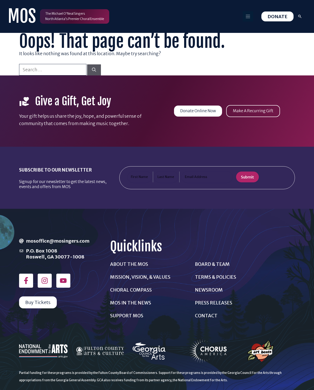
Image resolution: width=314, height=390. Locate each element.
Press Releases (213, 303)
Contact (206, 315)
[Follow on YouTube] (63, 281)
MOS (22, 16)
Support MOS (126, 315)
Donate (277, 16)
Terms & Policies (215, 277)
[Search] (94, 70)
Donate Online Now (198, 110)
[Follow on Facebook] (26, 281)
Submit (247, 177)
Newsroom (209, 290)
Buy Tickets (38, 302)
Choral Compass (131, 290)
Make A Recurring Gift (253, 110)
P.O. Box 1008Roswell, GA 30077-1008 (55, 253)
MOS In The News (130, 303)
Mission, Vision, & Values (140, 277)
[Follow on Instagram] (45, 281)
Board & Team (212, 264)
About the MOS (129, 264)
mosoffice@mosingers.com (57, 241)
